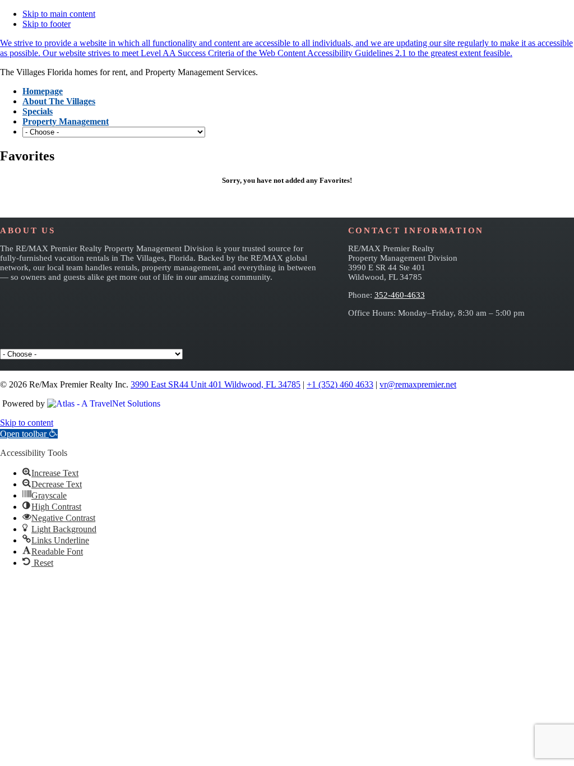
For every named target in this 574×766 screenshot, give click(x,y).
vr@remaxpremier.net (417, 384)
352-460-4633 (399, 294)
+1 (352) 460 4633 (340, 384)
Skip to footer (46, 24)
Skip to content (26, 422)
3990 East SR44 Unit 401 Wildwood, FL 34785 (215, 384)
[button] (29, 434)
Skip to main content (58, 14)
